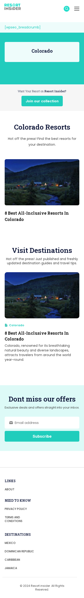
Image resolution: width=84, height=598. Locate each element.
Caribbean (12, 560)
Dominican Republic (19, 551)
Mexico (10, 543)
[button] (67, 9)
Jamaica (11, 568)
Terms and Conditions (13, 519)
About (9, 489)
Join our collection (42, 101)
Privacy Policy (16, 509)
